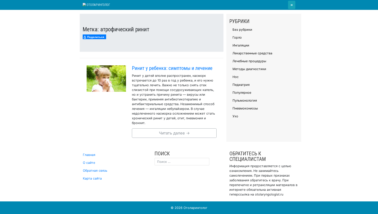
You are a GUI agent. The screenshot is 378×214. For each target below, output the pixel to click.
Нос (236, 77)
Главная (89, 155)
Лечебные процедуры (249, 61)
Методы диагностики (249, 69)
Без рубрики (242, 29)
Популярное (242, 92)
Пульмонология (245, 100)
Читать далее (174, 133)
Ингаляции (241, 45)
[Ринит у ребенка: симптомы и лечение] (106, 78)
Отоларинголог (98, 5)
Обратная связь (95, 170)
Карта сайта (92, 178)
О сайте (89, 163)
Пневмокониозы (245, 108)
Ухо (235, 116)
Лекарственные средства (252, 53)
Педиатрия (241, 85)
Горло (237, 37)
